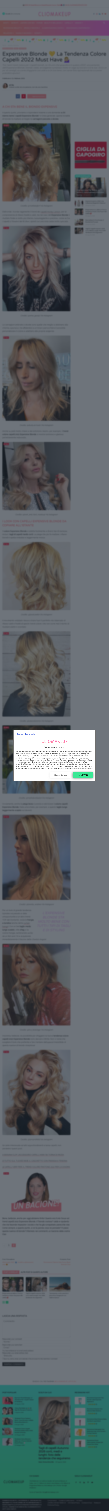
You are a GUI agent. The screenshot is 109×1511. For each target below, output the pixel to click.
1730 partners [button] (29, 752)
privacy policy (82, 768)
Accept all (83, 775)
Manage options (60, 775)
